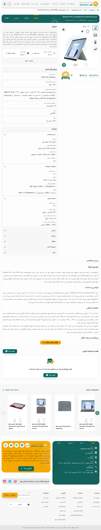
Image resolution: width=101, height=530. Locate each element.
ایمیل (29, 492)
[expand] (5, 231)
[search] (9, 4)
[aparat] (15, 481)
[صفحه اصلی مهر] (91, 4)
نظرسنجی (80, 502)
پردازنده (53, 236)
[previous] (86, 65)
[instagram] (4, 481)
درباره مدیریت (95, 506)
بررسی (16, 18)
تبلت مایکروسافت (76, 10)
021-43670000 (89, 454)
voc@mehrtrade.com (87, 449)
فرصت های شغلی (78, 511)
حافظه (54, 242)
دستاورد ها (96, 498)
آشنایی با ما (28, 468)
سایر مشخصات (51, 135)
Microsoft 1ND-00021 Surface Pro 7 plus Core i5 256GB (17, 426)
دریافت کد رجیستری (60, 498)
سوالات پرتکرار (45, 502)
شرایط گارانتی (62, 506)
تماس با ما (35, 4)
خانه (98, 10)
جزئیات (26, 18)
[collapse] (5, 135)
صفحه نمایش (52, 199)
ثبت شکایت (79, 506)
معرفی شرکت (96, 502)
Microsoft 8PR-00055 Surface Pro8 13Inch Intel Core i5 (40, 426)
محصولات (92, 10)
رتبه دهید (36, 53)
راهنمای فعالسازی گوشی (76, 515)
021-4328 (91, 458)
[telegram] (9, 481)
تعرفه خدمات (62, 515)
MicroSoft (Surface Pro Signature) (63, 427)
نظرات (7, 18)
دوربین (54, 231)
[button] (26, 61)
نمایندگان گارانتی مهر (60, 519)
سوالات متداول (25, 4)
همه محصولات (12, 390)
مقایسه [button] (30, 61)
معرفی (36, 18)
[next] (64, 65)
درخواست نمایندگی (77, 498)
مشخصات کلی (51, 247)
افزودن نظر (11, 351)
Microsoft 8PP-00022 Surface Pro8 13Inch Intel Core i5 (87, 426)
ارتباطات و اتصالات (50, 167)
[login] (5, 4)
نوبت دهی (62, 502)
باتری (54, 253)
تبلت (85, 10)
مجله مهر (16, 4)
